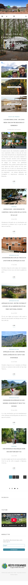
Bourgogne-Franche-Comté (14, 32)
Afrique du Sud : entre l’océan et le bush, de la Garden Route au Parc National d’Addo (14, 306)
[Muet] (22, 525)
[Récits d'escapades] (14, 7)
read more (14, 46)
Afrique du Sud (14, 255)
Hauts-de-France (14, 116)
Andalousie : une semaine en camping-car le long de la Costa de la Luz (14, 212)
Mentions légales (14, 574)
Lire (14, 181)
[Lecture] (3, 525)
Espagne (14, 206)
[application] (14, 520)
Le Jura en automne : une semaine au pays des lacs (14, 39)
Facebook (5, 497)
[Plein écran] (24, 525)
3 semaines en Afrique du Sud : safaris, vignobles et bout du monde (14, 403)
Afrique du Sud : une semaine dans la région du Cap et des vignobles (14, 354)
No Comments (18, 129)
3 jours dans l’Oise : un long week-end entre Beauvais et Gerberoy (14, 122)
